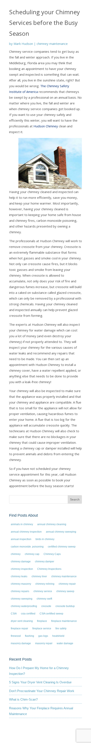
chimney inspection (22, 568)
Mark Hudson (23, 43)
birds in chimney (45, 539)
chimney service (42, 591)
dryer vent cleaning (22, 621)
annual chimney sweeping (61, 531)
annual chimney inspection (26, 531)
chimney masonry (21, 583)
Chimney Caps (52, 554)
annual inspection (21, 539)
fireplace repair (19, 628)
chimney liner (39, 576)
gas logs (43, 635)
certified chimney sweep (62, 546)
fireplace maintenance (64, 621)
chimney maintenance (52, 43)
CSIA (14, 613)
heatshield (58, 635)
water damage (65, 643)
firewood (16, 635)
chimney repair (67, 583)
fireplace (42, 621)
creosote (46, 606)
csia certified (28, 613)
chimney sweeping (21, 598)
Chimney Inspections (49, 568)
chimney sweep (65, 591)
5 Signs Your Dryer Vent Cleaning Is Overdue (40, 682)
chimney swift (44, 598)
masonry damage (21, 643)
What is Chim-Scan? (23, 699)
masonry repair (43, 643)
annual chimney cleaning (51, 524)
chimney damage (21, 561)
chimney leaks (19, 576)
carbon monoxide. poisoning (27, 546)
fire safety (60, 628)
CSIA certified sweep (51, 613)
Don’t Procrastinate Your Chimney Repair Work (41, 691)
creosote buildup (65, 606)
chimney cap (32, 554)
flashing (29, 635)
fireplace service (41, 628)
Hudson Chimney (45, 126)
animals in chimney (22, 524)
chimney (16, 554)
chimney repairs (20, 591)
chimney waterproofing (24, 606)
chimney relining (44, 583)
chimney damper (44, 561)
